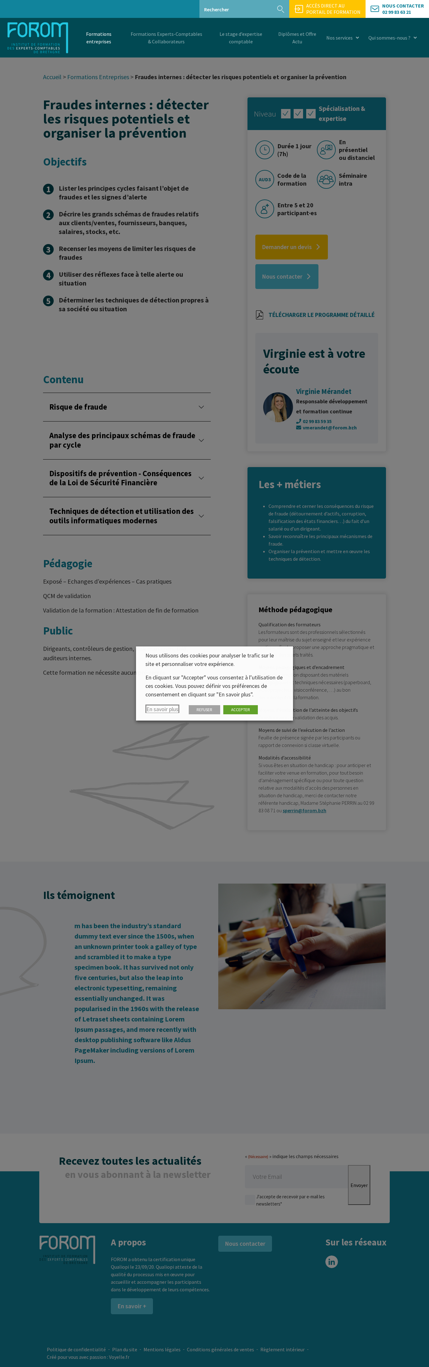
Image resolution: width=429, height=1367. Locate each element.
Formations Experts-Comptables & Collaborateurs (166, 38)
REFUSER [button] (204, 709)
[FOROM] (38, 37)
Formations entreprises (98, 38)
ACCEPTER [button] (240, 709)
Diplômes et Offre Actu (297, 38)
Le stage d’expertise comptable (241, 38)
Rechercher (216, 9)
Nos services (339, 38)
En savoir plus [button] (162, 709)
